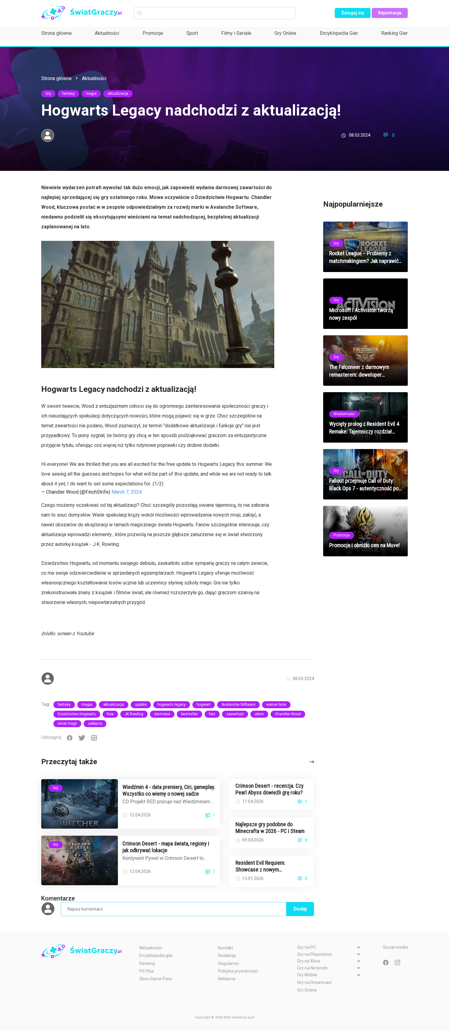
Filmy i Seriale (236, 33)
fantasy (68, 93)
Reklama (226, 978)
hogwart (203, 704)
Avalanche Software (238, 704)
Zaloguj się (352, 12)
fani (212, 714)
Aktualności (107, 33)
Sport (192, 33)
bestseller (189, 714)
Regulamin (228, 963)
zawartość (235, 714)
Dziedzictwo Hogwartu (77, 714)
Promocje (153, 33)
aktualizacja (118, 93)
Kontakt (225, 947)
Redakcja (227, 955)
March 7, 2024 (126, 492)
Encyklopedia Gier (339, 33)
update (141, 704)
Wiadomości (344, 414)
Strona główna (56, 33)
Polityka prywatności (238, 971)
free (110, 714)
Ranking (147, 963)
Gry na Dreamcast (314, 982)
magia (91, 93)
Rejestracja (389, 12)
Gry (48, 93)
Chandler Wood (288, 714)
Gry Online (285, 33)
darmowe (162, 714)
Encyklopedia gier (156, 955)
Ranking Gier (394, 33)
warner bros (276, 704)
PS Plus (146, 971)
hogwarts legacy (172, 704)
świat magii (67, 723)
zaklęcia (95, 723)
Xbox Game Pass (155, 978)
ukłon (259, 714)
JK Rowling (134, 714)
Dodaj (300, 909)
